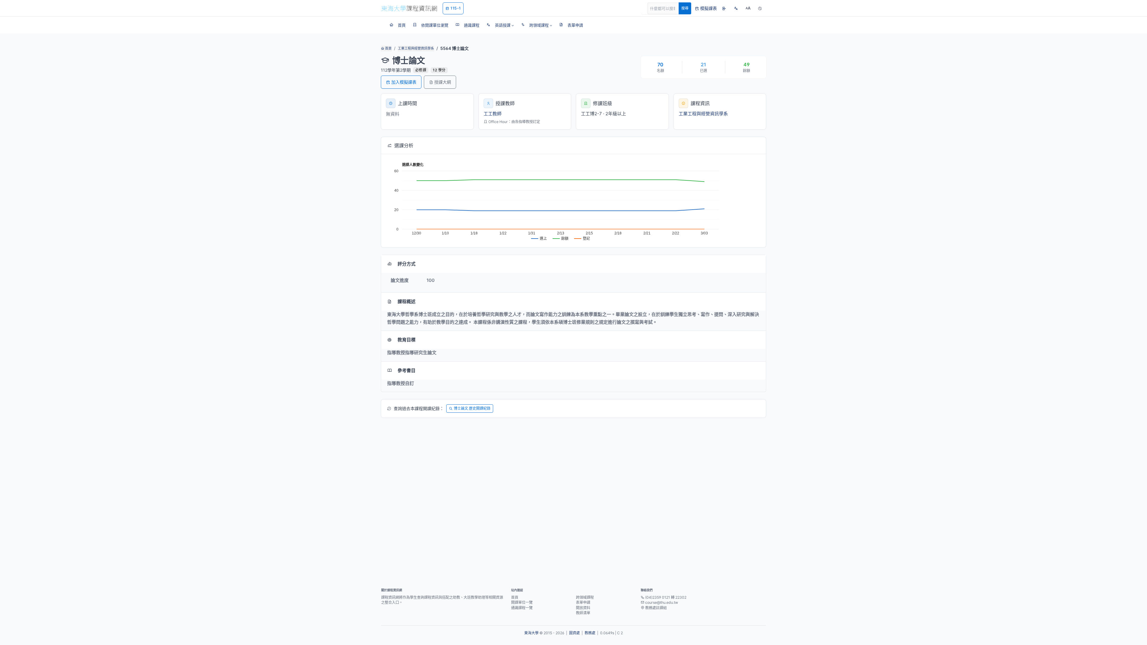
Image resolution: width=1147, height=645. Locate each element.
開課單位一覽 (522, 602)
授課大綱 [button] (442, 82)
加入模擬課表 (403, 82)
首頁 (388, 48)
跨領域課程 (585, 597)
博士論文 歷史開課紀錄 (472, 408)
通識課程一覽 (522, 608)
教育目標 (406, 340)
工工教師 (493, 113)
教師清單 (583, 613)
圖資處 (574, 633)
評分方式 (406, 264)
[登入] (724, 8)
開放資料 (583, 608)
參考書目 (406, 370)
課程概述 (406, 301)
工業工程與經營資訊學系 (416, 48)
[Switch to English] (736, 8)
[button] (500, 25)
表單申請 (583, 602)
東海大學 (531, 633)
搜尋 (684, 8)
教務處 (590, 633)
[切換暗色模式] (760, 8)
